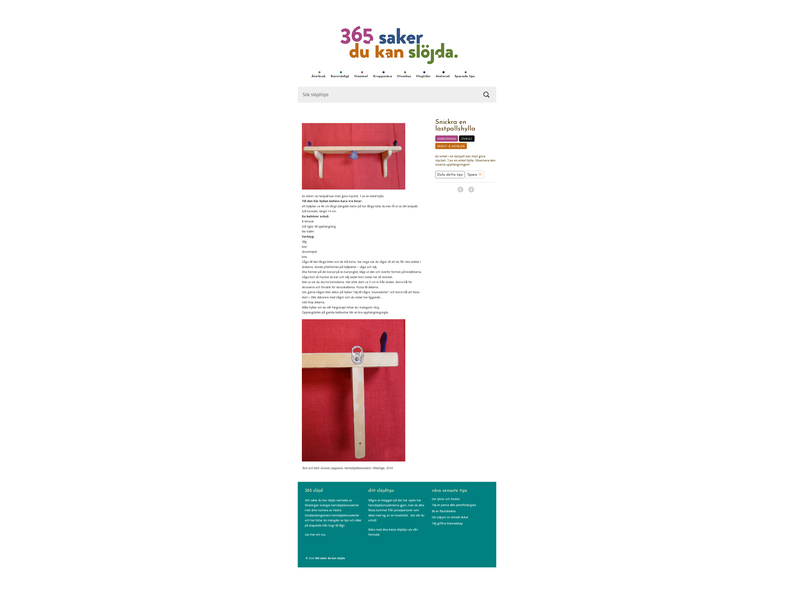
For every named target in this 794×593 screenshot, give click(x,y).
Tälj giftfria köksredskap (447, 523)
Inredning (446, 139)
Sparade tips (464, 76)
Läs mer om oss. (315, 534)
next (471, 189)
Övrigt (466, 139)
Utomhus (404, 76)
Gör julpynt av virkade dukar (450, 517)
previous (460, 189)
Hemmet (361, 76)
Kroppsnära (382, 76)
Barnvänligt (340, 76)
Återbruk (318, 76)
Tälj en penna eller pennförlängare (454, 505)
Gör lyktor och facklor (446, 499)
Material (443, 76)
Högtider (423, 76)
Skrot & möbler (451, 146)
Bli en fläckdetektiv (444, 511)
